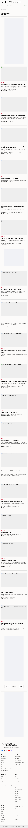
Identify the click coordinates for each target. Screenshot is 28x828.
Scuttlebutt (17, 764)
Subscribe (24, 2)
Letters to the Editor (19, 762)
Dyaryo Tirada (4, 766)
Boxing (2, 815)
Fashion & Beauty (18, 789)
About (16, 809)
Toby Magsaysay (4, 598)
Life (16, 774)
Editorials (17, 758)
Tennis (2, 817)
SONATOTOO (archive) (6, 770)
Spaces (16, 787)
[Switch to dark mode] (20, 2)
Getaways (17, 781)
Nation (2, 762)
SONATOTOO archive (19, 806)
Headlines (3, 756)
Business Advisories (5, 783)
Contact (16, 811)
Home (2, 9)
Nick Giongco (3, 535)
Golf (2, 811)
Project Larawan (18, 799)
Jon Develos (3, 244)
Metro (2, 760)
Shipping (3, 776)
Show (16, 776)
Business (3, 774)
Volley (2, 809)
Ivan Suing (3, 153)
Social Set (17, 785)
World (2, 764)
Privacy (16, 815)
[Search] (18, 2)
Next (21, 686)
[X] (4, 750)
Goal (2, 813)
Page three (3, 758)
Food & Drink (17, 779)
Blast (2, 821)
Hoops (2, 807)
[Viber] (11, 750)
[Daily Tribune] (9, 744)
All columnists (18, 756)
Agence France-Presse (5, 415)
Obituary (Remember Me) (6, 768)
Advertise (17, 813)
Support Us (17, 819)
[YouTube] (9, 750)
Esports (3, 819)
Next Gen (17, 795)
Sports (3, 805)
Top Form (17, 793)
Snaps (16, 801)
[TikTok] (13, 750)
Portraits (3, 779)
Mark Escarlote (4, 90)
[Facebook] (2, 750)
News (2, 754)
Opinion (17, 754)
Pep (2, 781)
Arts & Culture (18, 783)
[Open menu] (2, 2)
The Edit (16, 791)
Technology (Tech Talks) (6, 785)
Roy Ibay (3, 566)
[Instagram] (6, 750)
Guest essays (18, 760)
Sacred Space (18, 797)
